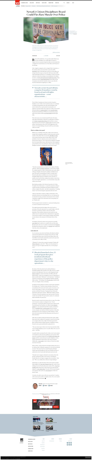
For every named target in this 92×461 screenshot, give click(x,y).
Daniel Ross (35, 55)
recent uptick (40, 341)
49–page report (50, 280)
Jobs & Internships (42, 446)
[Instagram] (71, 443)
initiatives (58, 224)
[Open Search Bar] (64, 2)
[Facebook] (67, 443)
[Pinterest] (67, 444)
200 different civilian (54, 135)
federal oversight (35, 273)
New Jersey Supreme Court (46, 364)
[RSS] (71, 444)
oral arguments (48, 370)
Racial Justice (32, 2)
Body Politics (38, 2)
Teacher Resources (42, 444)
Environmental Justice (24, 2)
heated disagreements (45, 79)
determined (34, 71)
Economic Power (50, 2)
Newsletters (57, 2)
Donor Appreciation (51, 440)
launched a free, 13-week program (42, 308)
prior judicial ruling (41, 369)
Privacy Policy (43, 448)
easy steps (48, 394)
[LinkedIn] (69, 444)
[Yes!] (17, 2)
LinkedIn (51, 385)
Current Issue (30, 450)
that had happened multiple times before (49, 77)
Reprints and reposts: (35, 393)
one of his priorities (48, 113)
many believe (34, 223)
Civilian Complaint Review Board (41, 121)
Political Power (44, 2)
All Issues (61, 440)
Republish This (46, 397)
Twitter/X (45, 385)
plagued (50, 226)
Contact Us (43, 450)
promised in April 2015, (45, 168)
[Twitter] (69, 443)
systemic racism (49, 122)
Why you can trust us (57, 52)
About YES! (43, 440)
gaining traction (44, 110)
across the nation (54, 110)
